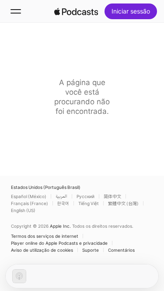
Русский (85, 196)
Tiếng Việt (88, 203)
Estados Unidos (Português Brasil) (45, 187)
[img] (76, 11)
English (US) (23, 210)
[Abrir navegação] (15, 11)
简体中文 (112, 196)
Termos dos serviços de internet (44, 236)
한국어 (63, 203)
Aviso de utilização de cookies (42, 250)
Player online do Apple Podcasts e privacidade (59, 243)
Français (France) (29, 203)
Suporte (90, 250)
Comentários (121, 250)
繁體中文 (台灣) (123, 203)
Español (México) (28, 196)
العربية (61, 196)
